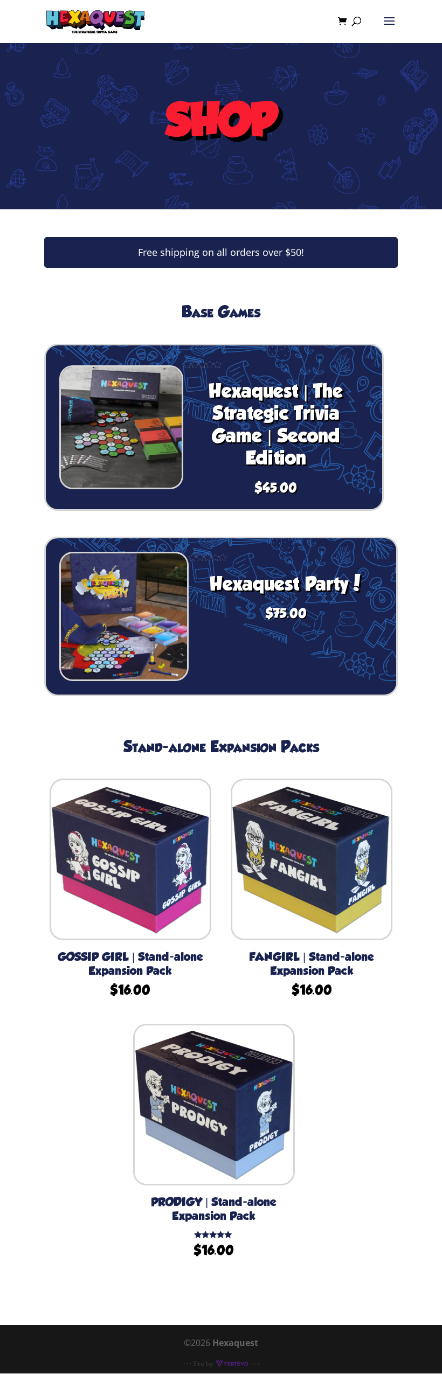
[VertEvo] (232, 1363)
